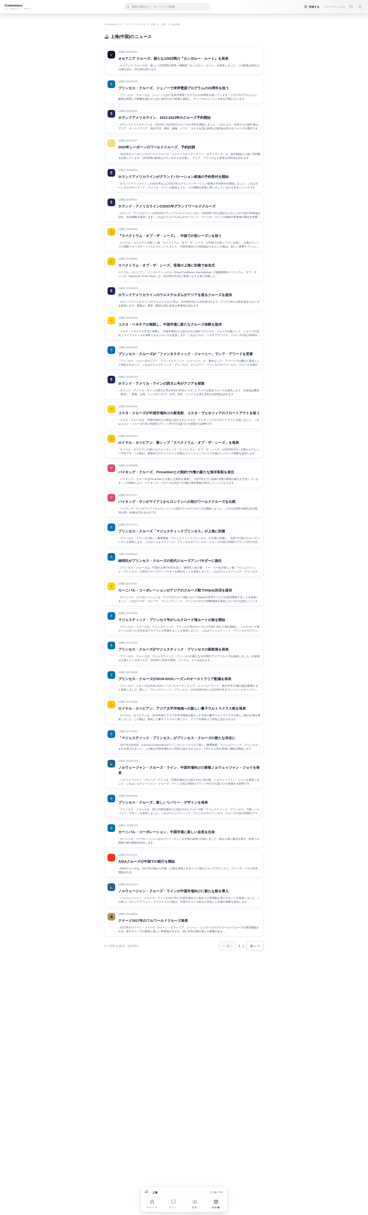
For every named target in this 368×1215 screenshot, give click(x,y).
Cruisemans (13, 5)
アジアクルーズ (137, 24)
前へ (230, 946)
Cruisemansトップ (114, 24)
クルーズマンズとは (334, 6)
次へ (253, 946)
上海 (163, 24)
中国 (153, 24)
